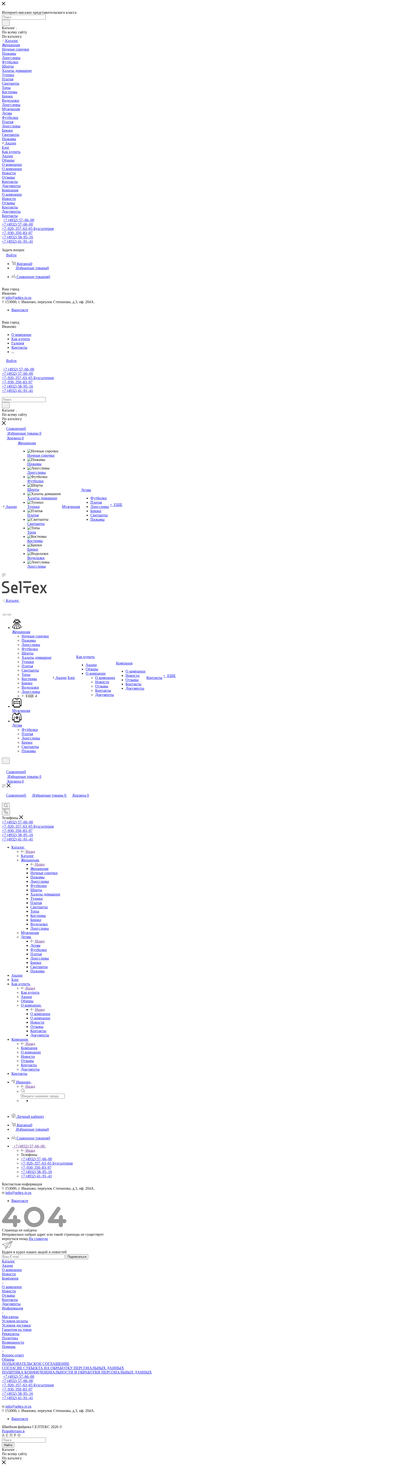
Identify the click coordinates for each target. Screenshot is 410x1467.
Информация (12, 1308)
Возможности (13, 1342)
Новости (9, 1274)
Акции (7, 1265)
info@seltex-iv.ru (18, 298)
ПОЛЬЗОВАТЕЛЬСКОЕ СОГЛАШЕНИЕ (36, 1364)
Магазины (10, 1317)
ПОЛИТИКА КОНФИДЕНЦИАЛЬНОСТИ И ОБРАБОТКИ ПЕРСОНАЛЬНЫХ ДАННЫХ (77, 1372)
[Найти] (6, 23)
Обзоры (8, 1359)
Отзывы (8, 1295)
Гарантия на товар (17, 1330)
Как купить (30, 992)
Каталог (27, 856)
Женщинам (39, 869)
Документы (11, 1304)
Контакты (10, 1300)
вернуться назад (15, 1239)
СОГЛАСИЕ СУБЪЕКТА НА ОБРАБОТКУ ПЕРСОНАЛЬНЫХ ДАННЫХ (63, 1368)
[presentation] (4, 614)
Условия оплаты (15, 1321)
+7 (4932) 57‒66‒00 (18, 220)
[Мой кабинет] (4, 767)
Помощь (8, 1347)
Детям (35, 945)
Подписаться (77, 1256)
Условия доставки (16, 1325)
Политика (10, 1338)
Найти (8, 1445)
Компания (29, 1048)
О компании (40, 1014)
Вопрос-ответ (13, 1355)
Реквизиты (10, 1334)
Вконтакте (19, 310)
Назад (30, 852)
